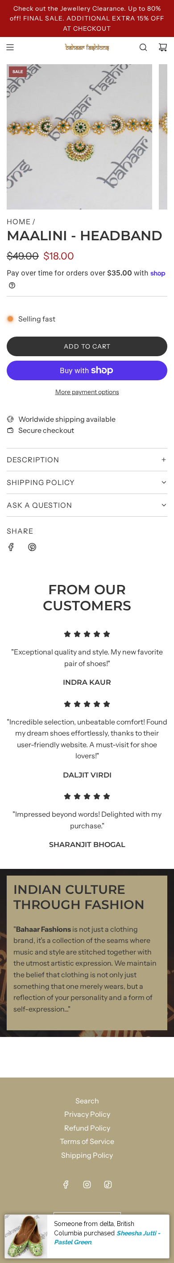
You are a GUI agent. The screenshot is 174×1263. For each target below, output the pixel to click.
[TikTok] (108, 1184)
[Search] (143, 47)
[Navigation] (10, 47)
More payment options (87, 392)
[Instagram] (87, 1184)
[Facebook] (66, 1184)
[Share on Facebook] (11, 548)
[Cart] (163, 47)
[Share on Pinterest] (32, 548)
